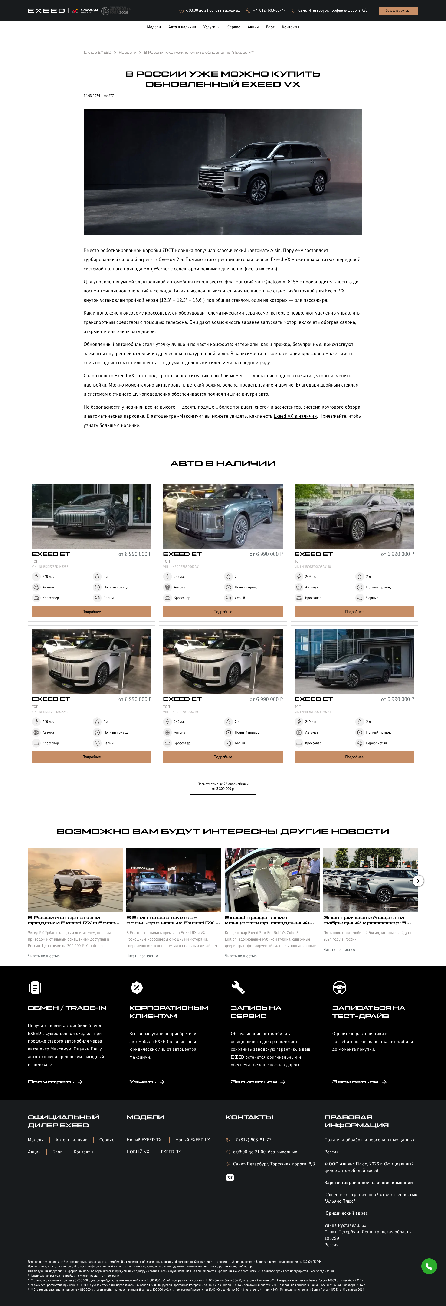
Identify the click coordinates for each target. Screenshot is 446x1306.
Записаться (254, 1082)
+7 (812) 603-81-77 (252, 1140)
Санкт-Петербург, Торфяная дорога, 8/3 (274, 1164)
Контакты (84, 1152)
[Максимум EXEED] (63, 10)
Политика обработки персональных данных (370, 1140)
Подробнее (91, 611)
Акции (34, 1152)
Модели (36, 1140)
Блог (57, 1152)
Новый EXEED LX (192, 1140)
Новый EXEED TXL (145, 1140)
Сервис (106, 1140)
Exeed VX (280, 259)
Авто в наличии (72, 1140)
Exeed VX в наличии (295, 416)
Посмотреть (51, 1082)
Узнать (142, 1082)
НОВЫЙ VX (138, 1152)
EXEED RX (171, 1152)
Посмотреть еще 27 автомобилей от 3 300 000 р (223, 786)
